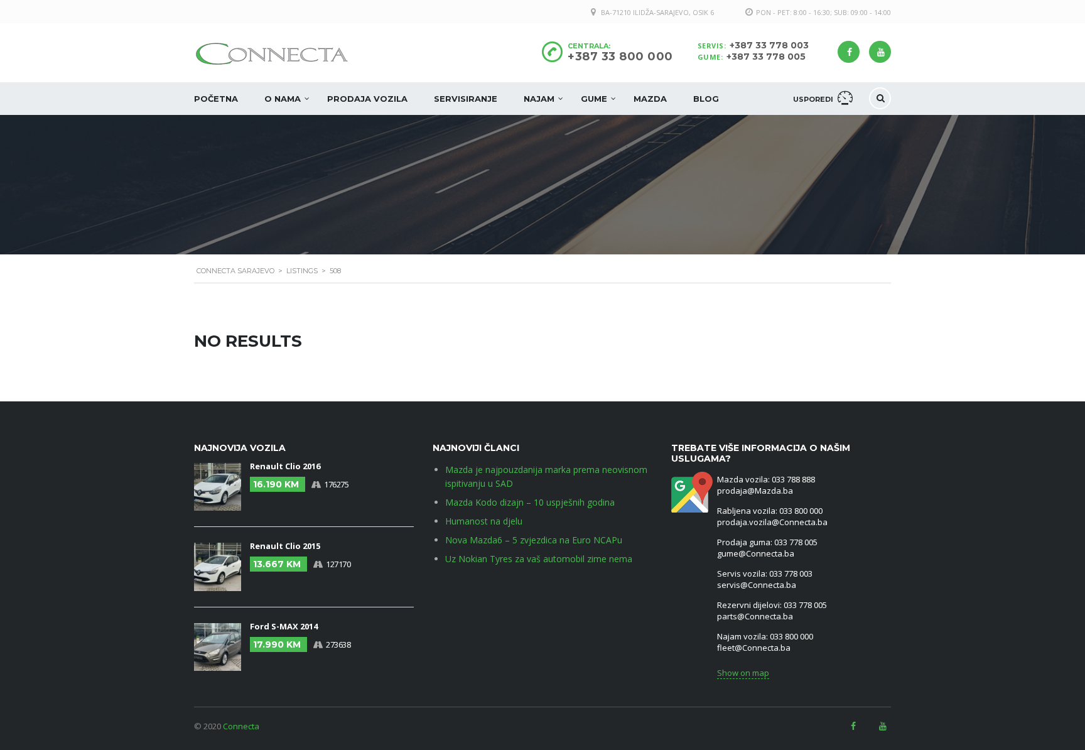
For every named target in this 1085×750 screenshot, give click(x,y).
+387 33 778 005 (766, 56)
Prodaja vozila (367, 99)
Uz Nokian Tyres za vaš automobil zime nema (538, 559)
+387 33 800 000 (620, 56)
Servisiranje (465, 99)
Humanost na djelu (483, 521)
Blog (706, 99)
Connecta (241, 726)
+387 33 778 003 (769, 45)
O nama (282, 99)
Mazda (650, 99)
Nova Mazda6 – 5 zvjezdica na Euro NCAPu (533, 540)
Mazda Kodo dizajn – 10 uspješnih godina (530, 502)
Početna (216, 99)
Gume (594, 99)
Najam (539, 99)
